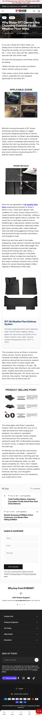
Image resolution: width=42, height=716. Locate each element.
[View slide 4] (24, 605)
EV (4, 17)
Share (7, 488)
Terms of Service (30, 574)
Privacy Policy (16, 574)
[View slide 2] (20, 605)
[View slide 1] (17, 605)
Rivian (12, 17)
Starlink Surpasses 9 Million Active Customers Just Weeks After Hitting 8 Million (18, 517)
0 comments (36, 488)
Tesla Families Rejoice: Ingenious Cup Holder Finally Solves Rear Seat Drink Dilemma (23, 501)
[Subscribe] (36, 660)
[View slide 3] (22, 605)
